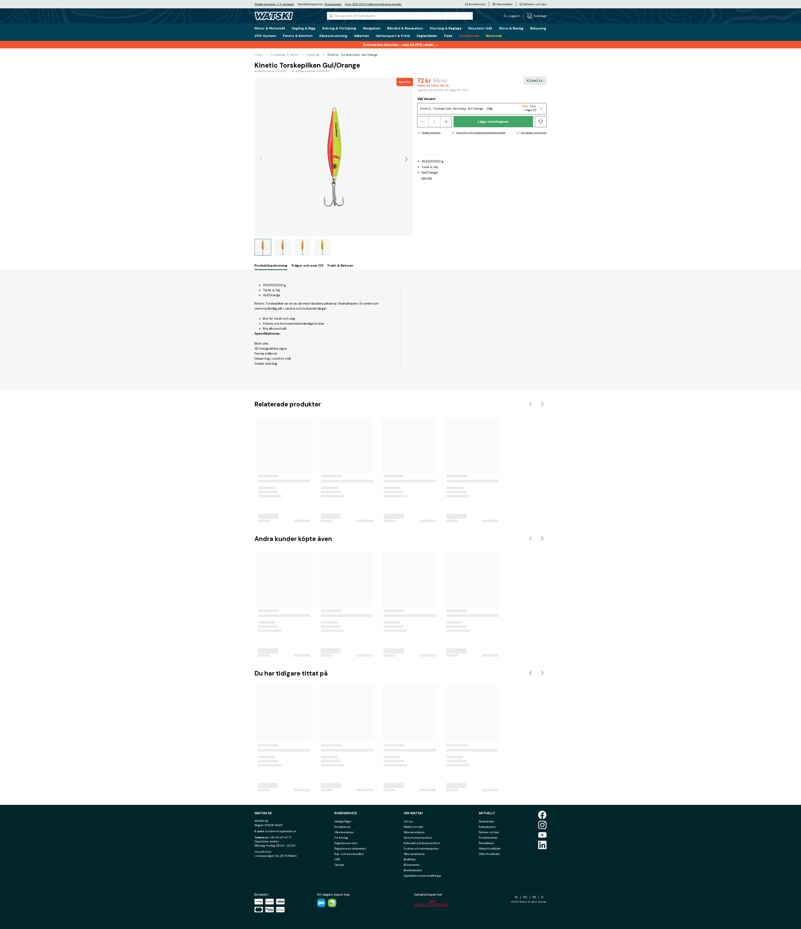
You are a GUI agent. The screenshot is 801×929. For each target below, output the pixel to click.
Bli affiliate (410, 859)
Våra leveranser (344, 832)
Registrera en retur (346, 843)
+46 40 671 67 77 (281, 837)
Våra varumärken (414, 832)
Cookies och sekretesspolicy (421, 848)
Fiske (258, 55)
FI (542, 897)
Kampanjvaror (487, 827)
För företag (341, 838)
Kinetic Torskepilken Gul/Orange (353, 55)
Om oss (408, 821)
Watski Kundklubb (490, 848)
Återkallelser (486, 843)
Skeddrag (312, 55)
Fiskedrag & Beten (284, 55)
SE (516, 897)
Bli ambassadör (413, 870)
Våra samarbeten (414, 854)
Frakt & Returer (340, 265)
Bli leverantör (412, 865)
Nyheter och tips (489, 832)
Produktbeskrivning (270, 265)
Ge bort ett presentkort (418, 838)
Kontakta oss (342, 827)
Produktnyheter (488, 838)
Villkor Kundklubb (489, 854)
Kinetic (535, 80)
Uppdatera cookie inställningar (422, 875)
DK (534, 897)
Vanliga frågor (342, 821)
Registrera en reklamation (350, 848)
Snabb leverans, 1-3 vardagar (274, 4)
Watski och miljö (413, 827)
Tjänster (339, 865)
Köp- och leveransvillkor (349, 854)
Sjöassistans (332, 4)
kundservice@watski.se (280, 831)
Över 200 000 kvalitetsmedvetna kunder (373, 4)
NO (525, 897)
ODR (337, 859)
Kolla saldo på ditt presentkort (422, 843)
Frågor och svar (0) (307, 265)
